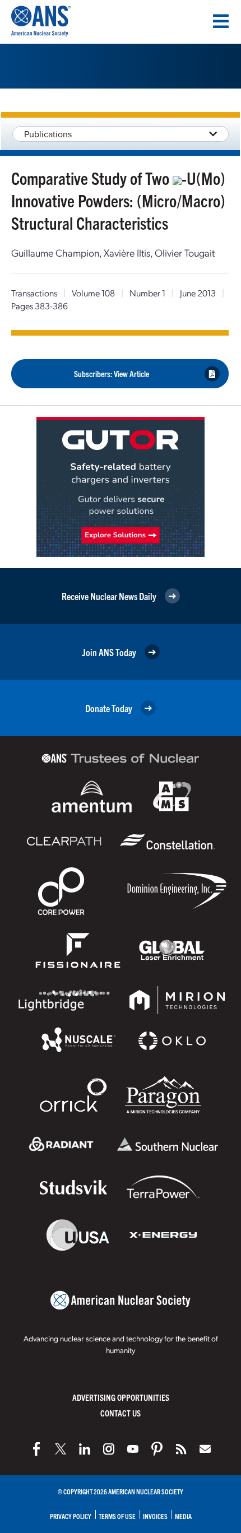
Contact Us (120, 1412)
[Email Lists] (205, 1449)
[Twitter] (60, 1449)
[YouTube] (132, 1449)
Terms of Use (117, 1516)
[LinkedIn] (84, 1449)
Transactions (34, 293)
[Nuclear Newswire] (181, 1449)
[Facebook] (36, 1449)
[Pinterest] (157, 1449)
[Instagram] (108, 1449)
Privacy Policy (70, 1516)
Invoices (155, 1516)
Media (183, 1516)
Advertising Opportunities (120, 1397)
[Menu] (221, 21)
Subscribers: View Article (111, 373)
